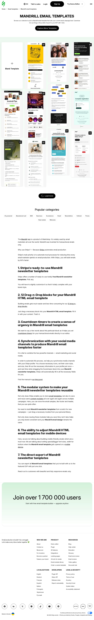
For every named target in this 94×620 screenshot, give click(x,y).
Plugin (53, 547)
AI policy (68, 580)
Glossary (71, 553)
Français (39, 580)
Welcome (53, 220)
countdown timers (25, 333)
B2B (31, 216)
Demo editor (54, 544)
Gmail (59, 216)
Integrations (54, 553)
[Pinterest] (58, 606)
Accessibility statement (73, 589)
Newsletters (69, 216)
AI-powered (8, 216)
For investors (41, 553)
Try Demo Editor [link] (73, 4)
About (38, 544)
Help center (72, 547)
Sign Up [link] (57, 4)
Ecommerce (50, 216)
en (27, 4)
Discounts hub (72, 565)
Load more (49, 196)
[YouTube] (49, 606)
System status (70, 586)
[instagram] (31, 606)
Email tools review (73, 556)
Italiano (39, 586)
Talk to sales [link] (35, 4)
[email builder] (3, 4)
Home (4, 9)
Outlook (79, 216)
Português (40, 589)
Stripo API (55, 577)
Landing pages (55, 556)
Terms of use (70, 577)
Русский (39, 595)
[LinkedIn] (13, 606)
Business (39, 216)
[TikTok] (40, 606)
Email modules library (57, 562)
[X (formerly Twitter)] (22, 606)
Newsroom (40, 550)
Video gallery (72, 562)
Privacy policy (70, 574)
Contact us (40, 547)
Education (71, 550)
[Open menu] (91, 4)
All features (54, 550)
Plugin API (55, 574)
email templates (55, 396)
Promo (87, 216)
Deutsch (39, 577)
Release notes (56, 580)
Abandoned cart (21, 216)
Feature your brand (42, 559)
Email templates (13, 9)
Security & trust (70, 583)
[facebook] (4, 606)
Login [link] (45, 4)
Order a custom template (58, 565)
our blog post (37, 379)
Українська (40, 592)
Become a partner (42, 556)
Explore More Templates (47, 28)
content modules (37, 399)
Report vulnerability (58, 583)
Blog (69, 544)
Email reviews (72, 559)
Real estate (42, 220)
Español (39, 583)
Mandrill (24, 239)
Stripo (42, 250)
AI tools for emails (56, 559)
